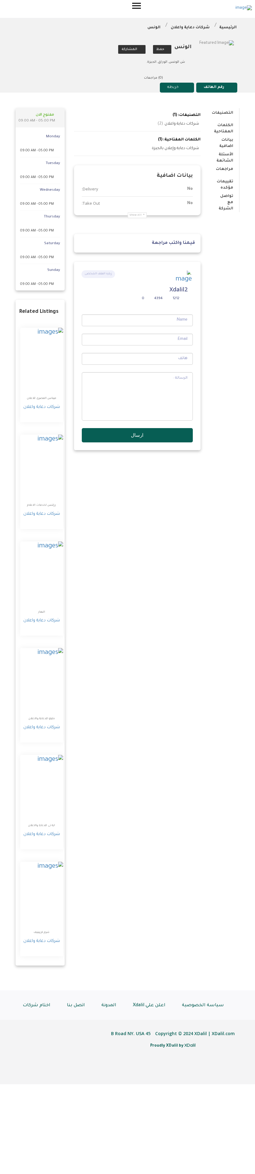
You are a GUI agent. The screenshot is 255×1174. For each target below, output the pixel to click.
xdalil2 (178, 289)
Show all (136, 215)
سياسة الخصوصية (203, 1005)
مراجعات (224, 169)
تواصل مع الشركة (226, 197)
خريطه (172, 87)
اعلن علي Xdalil (149, 1005)
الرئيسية (228, 27)
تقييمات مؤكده (225, 183)
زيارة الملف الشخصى (98, 274)
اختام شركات (36, 1005)
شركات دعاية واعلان (190, 27)
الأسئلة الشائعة (224, 156)
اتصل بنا (76, 1005)
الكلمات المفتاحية (223, 126)
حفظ (160, 49)
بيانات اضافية (226, 141)
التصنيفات (222, 113)
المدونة (108, 1005)
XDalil (190, 1045)
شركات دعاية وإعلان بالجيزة (175, 148)
